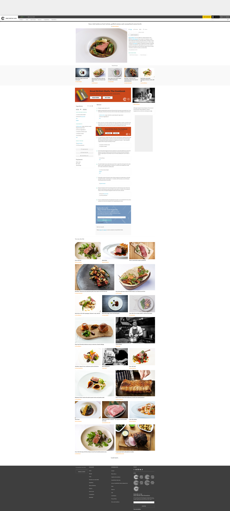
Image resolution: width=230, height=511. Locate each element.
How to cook (91, 491)
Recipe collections (92, 485)
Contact (112, 470)
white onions (79, 126)
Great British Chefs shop (115, 480)
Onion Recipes (143, 54)
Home (90, 470)
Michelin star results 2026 (94, 479)
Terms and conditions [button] (101, 222)
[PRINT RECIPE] (90, 106)
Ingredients (91, 482)
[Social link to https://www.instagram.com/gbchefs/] (138, 469)
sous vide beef (135, 39)
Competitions (91, 494)
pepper (77, 120)
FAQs (112, 486)
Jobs (112, 492)
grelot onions (79, 143)
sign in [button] (101, 229)
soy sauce (135, 43)
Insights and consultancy (115, 477)
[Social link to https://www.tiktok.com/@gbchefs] (142, 469)
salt (77, 118)
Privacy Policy (114, 498)
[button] (21, 19)
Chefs (90, 476)
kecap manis (82, 116)
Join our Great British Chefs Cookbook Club (119, 483)
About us (113, 489)
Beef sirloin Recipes (134, 54)
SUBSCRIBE (104, 220)
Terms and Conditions (115, 501)
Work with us (113, 473)
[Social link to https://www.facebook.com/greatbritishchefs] (134, 469)
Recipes (90, 473)
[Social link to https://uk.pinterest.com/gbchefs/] (136, 469)
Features (90, 488)
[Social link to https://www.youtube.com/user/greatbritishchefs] (140, 469)
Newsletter (91, 497)
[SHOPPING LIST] (92, 106)
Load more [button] (114, 458)
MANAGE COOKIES (81, 471)
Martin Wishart (116, 26)
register (105, 229)
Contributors (113, 495)
